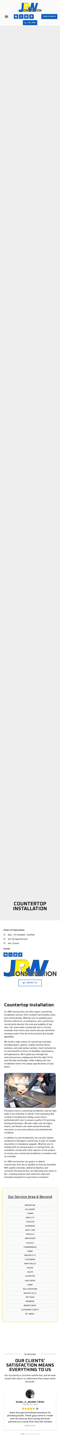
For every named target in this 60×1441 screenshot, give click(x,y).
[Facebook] (16, 16)
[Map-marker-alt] (31, 16)
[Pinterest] (26, 16)
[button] (6, 16)
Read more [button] (30, 1425)
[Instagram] (21, 16)
